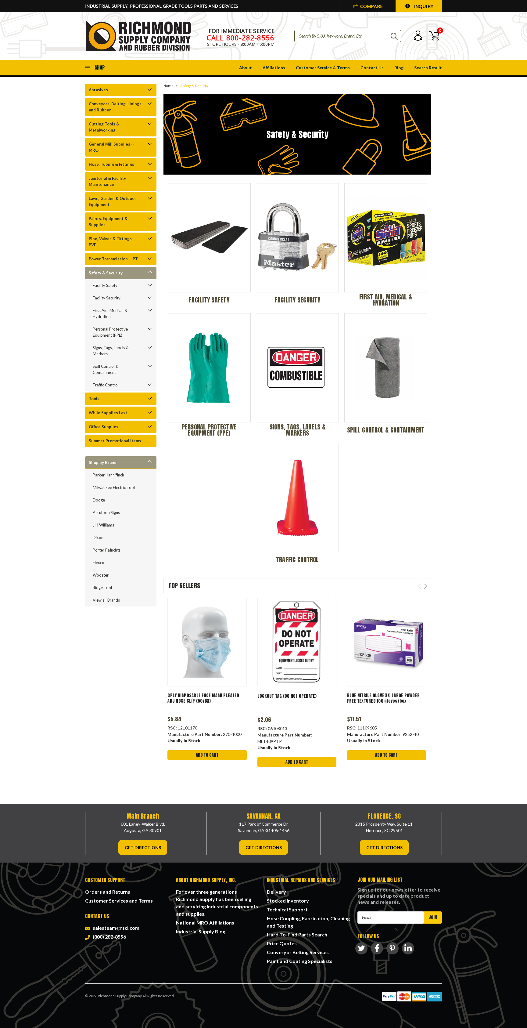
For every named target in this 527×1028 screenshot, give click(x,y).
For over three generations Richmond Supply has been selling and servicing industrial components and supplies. (217, 903)
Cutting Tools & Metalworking (104, 126)
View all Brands (106, 600)
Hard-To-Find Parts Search (297, 934)
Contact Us (372, 67)
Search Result (428, 67)
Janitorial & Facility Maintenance (107, 181)
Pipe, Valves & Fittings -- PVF (112, 241)
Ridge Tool (102, 587)
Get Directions (143, 847)
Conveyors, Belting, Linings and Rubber (115, 106)
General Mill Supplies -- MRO (111, 147)
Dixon (98, 537)
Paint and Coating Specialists (299, 961)
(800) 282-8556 (108, 936)
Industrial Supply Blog (200, 931)
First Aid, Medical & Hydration (110, 313)
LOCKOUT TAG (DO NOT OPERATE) (287, 696)
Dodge (99, 500)
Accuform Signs (106, 512)
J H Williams (103, 525)
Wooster (101, 575)
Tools (94, 398)
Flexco (98, 562)
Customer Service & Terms (323, 67)
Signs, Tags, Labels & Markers (111, 350)
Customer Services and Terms (119, 900)
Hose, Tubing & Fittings (111, 164)
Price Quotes (282, 943)
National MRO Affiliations (205, 922)
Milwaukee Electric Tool (114, 487)
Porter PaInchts (106, 550)
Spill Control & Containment (105, 369)
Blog (398, 67)
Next (426, 586)
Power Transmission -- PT (113, 258)
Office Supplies (103, 426)
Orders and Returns (107, 892)
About (245, 67)
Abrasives (98, 89)
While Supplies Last (108, 412)
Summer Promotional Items (115, 440)
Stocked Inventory (288, 900)
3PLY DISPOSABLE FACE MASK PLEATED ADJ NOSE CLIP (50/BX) (203, 698)
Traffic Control (106, 384)
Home (168, 86)
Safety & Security (106, 272)
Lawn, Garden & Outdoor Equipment (112, 201)
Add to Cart (207, 755)
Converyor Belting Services (298, 952)
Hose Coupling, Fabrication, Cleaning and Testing (308, 921)
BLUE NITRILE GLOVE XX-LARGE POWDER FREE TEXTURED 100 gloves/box (383, 698)
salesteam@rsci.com (115, 928)
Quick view (207, 642)
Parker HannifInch (108, 474)
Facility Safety (105, 285)
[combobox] (347, 36)
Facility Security (106, 297)
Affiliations (274, 67)
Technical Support (287, 909)
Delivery (276, 892)
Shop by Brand (103, 462)
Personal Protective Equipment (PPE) (110, 332)
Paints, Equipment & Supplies (108, 221)
